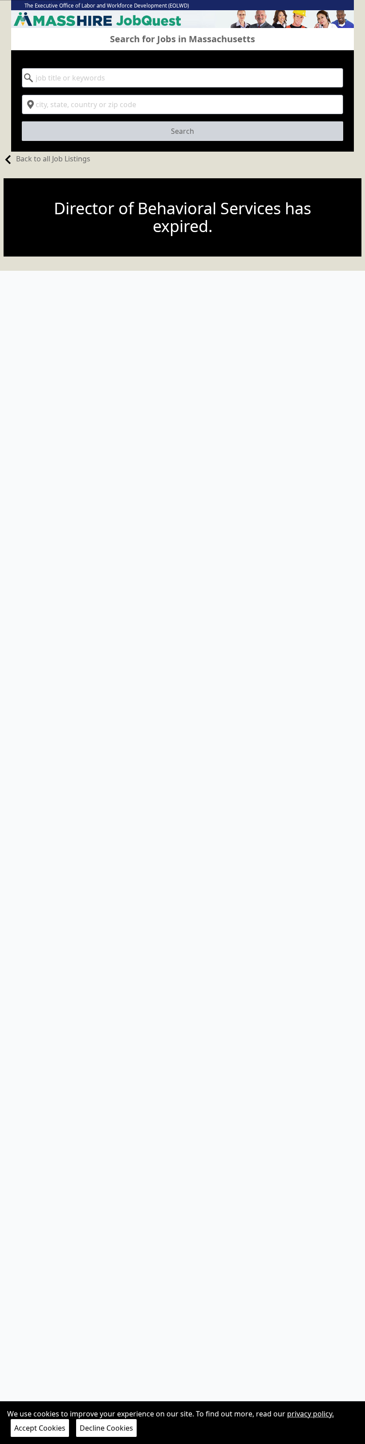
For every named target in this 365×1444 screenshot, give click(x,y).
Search (182, 131)
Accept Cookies (39, 1428)
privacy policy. (310, 1414)
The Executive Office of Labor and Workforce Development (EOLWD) (106, 5)
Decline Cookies (106, 1428)
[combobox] (183, 78)
